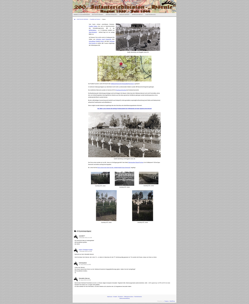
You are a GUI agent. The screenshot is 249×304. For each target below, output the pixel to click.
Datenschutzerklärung (124, 298)
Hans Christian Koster (86, 250)
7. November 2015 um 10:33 (85, 251)
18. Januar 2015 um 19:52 (85, 264)
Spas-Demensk (93, 32)
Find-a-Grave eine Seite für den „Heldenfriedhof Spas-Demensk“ (114, 167)
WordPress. (172, 301)
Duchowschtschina (121, 90)
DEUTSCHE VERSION (82, 19)
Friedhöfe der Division (95, 19)
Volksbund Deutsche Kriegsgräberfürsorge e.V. (123, 83)
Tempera (166, 301)
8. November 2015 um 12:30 (85, 237)
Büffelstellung (92, 30)
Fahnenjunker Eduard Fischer (135, 162)
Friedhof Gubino (93, 26)
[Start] (74, 19)
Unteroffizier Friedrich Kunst (96, 41)
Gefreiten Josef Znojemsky (103, 39)
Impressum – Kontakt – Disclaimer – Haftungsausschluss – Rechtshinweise (124, 296)
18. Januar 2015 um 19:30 (85, 280)
